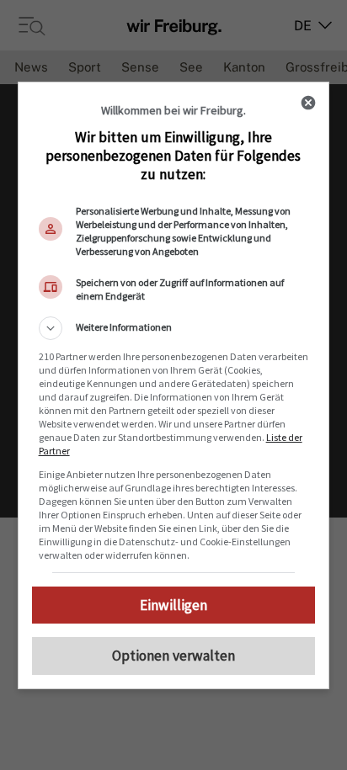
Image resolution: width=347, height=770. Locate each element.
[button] (174, 328)
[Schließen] (308, 102)
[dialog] (174, 385)
